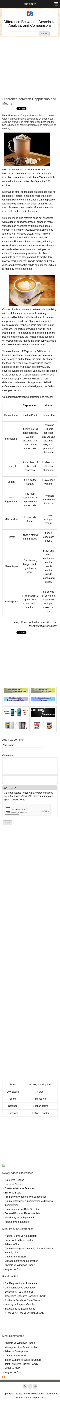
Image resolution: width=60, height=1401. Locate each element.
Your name (8, 745)
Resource (40, 1098)
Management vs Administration (21, 1261)
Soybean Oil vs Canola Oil (19, 1291)
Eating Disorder (40, 1113)
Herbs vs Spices (13, 1184)
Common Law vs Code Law (20, 1287)
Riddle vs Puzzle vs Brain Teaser (23, 1300)
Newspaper (13, 1113)
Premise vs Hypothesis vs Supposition (25, 1196)
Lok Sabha (13, 1091)
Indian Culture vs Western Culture (23, 1360)
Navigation (30, 3)
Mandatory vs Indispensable (20, 1217)
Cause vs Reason (14, 1180)
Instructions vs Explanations (20, 1308)
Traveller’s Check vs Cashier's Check (25, 1296)
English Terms (40, 1106)
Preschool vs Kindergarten (19, 1240)
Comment (8, 755)
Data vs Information (15, 1256)
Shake (12, 1098)
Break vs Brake (13, 1192)
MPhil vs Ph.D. (13, 1368)
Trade (13, 1084)
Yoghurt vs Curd (13, 1269)
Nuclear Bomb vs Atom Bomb (21, 1236)
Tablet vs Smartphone (16, 1351)
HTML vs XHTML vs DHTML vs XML (24, 1313)
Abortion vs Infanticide (17, 1222)
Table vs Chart (12, 1244)
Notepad (13, 1106)
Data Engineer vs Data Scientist (22, 1209)
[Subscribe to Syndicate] (3, 1377)
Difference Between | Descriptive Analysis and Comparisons (30, 23)
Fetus (40, 1091)
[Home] (30, 16)
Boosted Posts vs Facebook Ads (22, 1213)
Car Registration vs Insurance (21, 1283)
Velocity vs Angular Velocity (20, 1304)
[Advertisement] (30, 67)
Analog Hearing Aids (40, 1084)
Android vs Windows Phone (20, 1265)
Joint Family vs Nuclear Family (21, 1364)
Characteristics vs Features (19, 1188)
